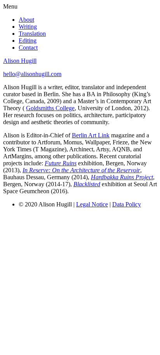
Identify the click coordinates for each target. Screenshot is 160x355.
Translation (32, 33)
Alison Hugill (20, 60)
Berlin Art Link (91, 135)
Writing (28, 26)
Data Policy (126, 204)
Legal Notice (92, 204)
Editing (28, 40)
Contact (28, 47)
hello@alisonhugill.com (32, 74)
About (26, 19)
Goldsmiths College (50, 108)
